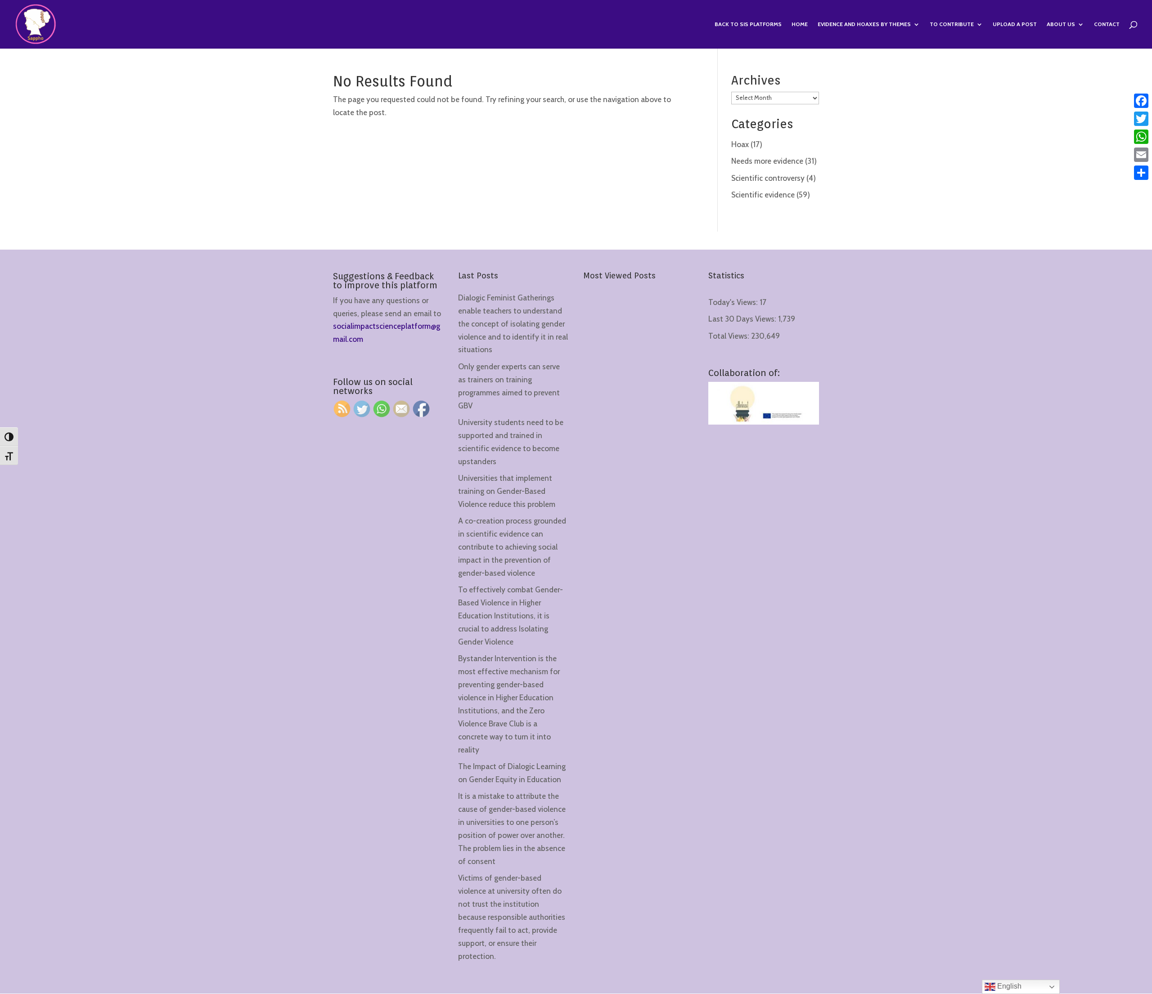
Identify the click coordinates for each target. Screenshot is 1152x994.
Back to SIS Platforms (748, 24)
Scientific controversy (768, 178)
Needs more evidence (767, 161)
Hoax (740, 144)
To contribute (952, 24)
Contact (1107, 24)
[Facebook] (1141, 101)
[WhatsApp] (1141, 137)
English (1008, 986)
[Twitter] (1141, 119)
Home (800, 24)
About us (1061, 24)
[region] (117, 923)
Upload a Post (1015, 24)
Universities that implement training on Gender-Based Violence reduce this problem (506, 491)
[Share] (1141, 173)
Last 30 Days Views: (743, 318)
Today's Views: (734, 302)
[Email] (1141, 155)
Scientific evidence (763, 194)
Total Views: (729, 335)
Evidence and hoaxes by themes (864, 24)
